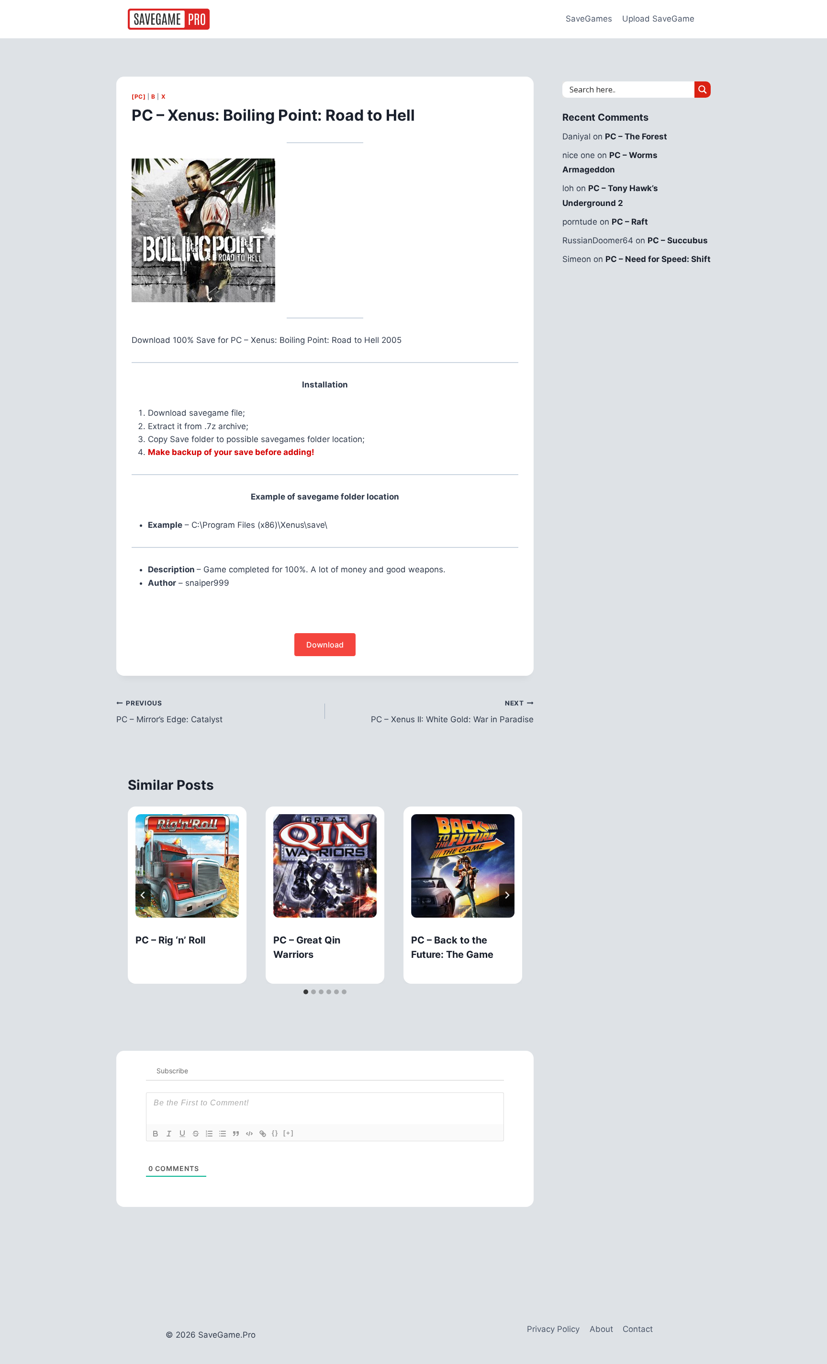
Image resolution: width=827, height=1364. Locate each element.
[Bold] (155, 1133)
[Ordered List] (209, 1133)
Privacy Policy (553, 1329)
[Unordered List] (222, 1133)
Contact (638, 1329)
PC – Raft (630, 222)
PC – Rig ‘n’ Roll (170, 940)
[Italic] (169, 1133)
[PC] (138, 96)
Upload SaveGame (658, 18)
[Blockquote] (236, 1133)
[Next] (506, 895)
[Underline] (182, 1133)
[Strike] (195, 1133)
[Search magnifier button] (702, 89)
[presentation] (187, 866)
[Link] (262, 1133)
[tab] (305, 991)
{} (275, 1133)
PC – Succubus (678, 240)
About (601, 1329)
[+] (288, 1133)
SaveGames (589, 18)
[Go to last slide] (143, 895)
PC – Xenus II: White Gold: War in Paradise (452, 712)
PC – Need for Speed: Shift (658, 259)
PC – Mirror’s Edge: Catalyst (169, 712)
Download (325, 644)
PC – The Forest (636, 136)
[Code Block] (249, 1133)
